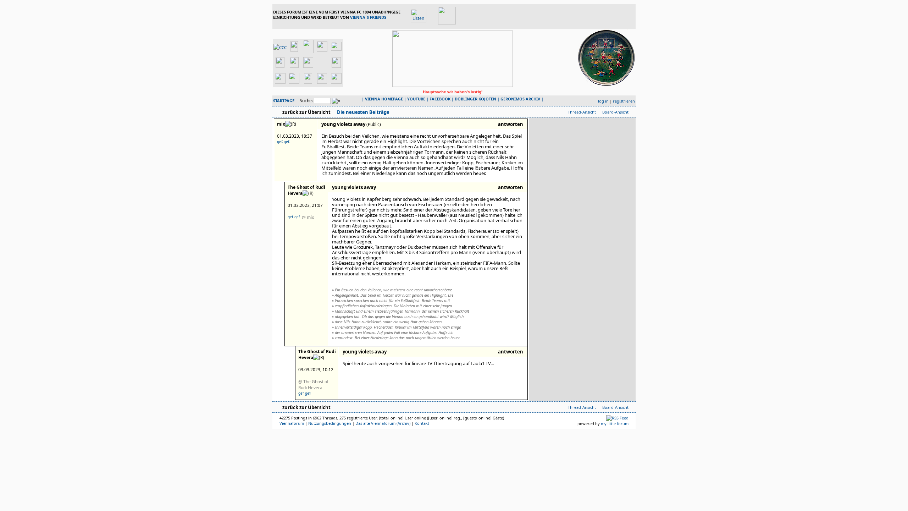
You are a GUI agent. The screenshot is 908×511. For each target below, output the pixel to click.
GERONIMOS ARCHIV (520, 98)
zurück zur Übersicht (306, 112)
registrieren (624, 101)
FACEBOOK (440, 98)
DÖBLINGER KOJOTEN (475, 98)
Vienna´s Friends (368, 17)
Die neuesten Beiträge (362, 112)
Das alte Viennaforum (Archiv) (382, 423)
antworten (510, 124)
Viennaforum (291, 423)
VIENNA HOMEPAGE (384, 98)
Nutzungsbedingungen (329, 423)
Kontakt (422, 423)
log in (603, 101)
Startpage (283, 100)
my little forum (615, 423)
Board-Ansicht (615, 112)
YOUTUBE (416, 98)
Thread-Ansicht (582, 112)
